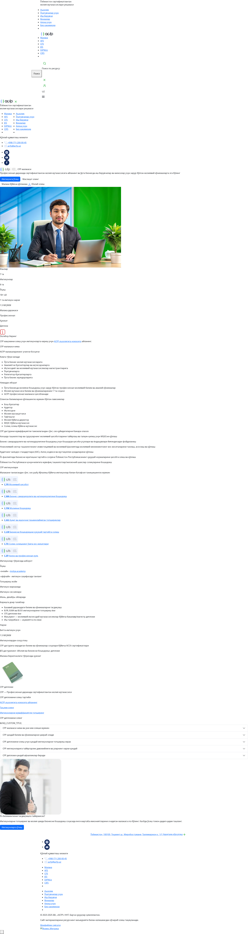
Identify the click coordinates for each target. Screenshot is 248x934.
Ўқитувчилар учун (49, 12)
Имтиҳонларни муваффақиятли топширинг (22, 712)
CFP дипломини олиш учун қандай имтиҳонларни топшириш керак (37, 741)
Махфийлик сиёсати (50, 925)
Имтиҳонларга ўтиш (12, 827)
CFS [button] (42, 43)
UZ (43, 91)
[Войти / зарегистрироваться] (44, 85)
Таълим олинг (7, 707)
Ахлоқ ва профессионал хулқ (21, 555)
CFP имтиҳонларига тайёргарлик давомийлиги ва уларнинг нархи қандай (40, 748)
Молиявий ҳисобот (16, 484)
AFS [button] (42, 40)
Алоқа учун (46, 22)
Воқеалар (45, 19)
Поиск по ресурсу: (51, 68)
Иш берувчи (46, 16)
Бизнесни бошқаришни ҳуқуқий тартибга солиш (31, 532)
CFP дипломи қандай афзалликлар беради (24, 755)
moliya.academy (18, 571)
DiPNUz (44, 50)
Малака (44, 37)
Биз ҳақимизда (47, 25)
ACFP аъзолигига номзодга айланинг (18, 702)
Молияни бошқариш (17, 508)
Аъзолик (44, 9)
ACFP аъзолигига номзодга (67, 341)
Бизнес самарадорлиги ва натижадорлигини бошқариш (35, 496)
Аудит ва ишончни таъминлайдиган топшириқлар (32, 520)
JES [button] (41, 47)
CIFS (42, 53)
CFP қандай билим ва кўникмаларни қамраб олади (28, 734)
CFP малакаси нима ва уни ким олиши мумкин (26, 728)
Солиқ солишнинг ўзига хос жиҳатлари (26, 543)
